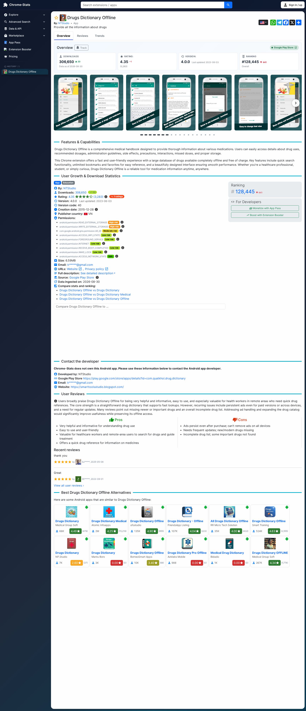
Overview (63, 36)
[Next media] (296, 103)
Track (83, 47)
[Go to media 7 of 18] (167, 135)
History (13, 66)
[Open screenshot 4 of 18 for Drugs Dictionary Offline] (179, 102)
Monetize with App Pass (266, 208)
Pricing (13, 56)
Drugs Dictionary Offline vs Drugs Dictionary (89, 290)
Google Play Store (283, 47)
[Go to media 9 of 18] (176, 135)
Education (68, 182)
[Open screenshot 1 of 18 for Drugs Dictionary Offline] (70, 102)
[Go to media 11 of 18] (184, 135)
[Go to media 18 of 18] (214, 135)
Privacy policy (95, 269)
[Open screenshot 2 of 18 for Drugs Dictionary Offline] (106, 102)
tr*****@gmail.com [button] (80, 264)
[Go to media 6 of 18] (163, 135)
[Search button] (228, 5)
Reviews (82, 36)
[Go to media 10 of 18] (180, 135)
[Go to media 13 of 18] (193, 135)
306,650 (81, 192)
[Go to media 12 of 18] (188, 135)
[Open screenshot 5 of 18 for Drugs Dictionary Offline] (215, 102)
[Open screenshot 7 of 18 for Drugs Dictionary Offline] (287, 102)
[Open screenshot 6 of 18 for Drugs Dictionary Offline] (251, 102)
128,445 (249, 192)
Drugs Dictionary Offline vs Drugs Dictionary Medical (95, 294)
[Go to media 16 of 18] (205, 135)
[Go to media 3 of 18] (150, 135)
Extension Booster (20, 49)
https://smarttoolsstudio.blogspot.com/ (97, 387)
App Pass (14, 42)
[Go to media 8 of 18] (171, 135)
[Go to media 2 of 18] (146, 135)
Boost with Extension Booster (266, 215)
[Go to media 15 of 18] (201, 135)
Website (72, 269)
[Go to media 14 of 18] (197, 135)
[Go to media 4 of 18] (154, 135)
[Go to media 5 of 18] (159, 135)
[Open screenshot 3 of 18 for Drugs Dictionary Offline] (142, 102)
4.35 (86, 196)
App (75, 23)
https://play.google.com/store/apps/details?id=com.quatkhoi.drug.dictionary (134, 378)
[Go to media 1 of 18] (142, 135)
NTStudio (63, 23)
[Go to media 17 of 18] (210, 135)
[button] (293, 4)
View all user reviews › (69, 485)
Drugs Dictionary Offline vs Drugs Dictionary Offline (94, 298)
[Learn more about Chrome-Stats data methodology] (97, 277)
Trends (99, 36)
